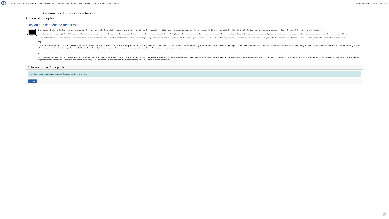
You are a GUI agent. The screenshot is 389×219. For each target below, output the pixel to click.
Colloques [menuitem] (60, 3)
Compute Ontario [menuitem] (84, 3)
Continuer (32, 81)
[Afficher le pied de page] (384, 214)
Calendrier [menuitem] (20, 3)
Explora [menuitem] (116, 3)
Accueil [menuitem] (12, 3)
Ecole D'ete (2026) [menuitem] (32, 3)
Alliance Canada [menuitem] (99, 3)
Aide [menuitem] (109, 3)
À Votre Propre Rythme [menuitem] (48, 3)
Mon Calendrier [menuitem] (71, 3)
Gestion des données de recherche (52, 25)
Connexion (384, 3)
